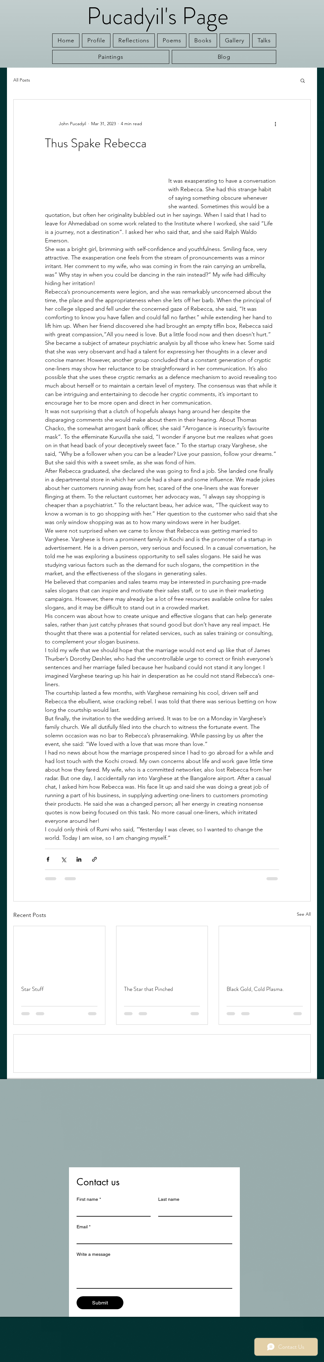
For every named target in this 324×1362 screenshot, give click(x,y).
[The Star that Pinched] (162, 951)
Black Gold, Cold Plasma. (255, 989)
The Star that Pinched (148, 989)
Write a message (93, 1299)
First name (89, 1244)
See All (304, 914)
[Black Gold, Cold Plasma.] (264, 951)
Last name (168, 1244)
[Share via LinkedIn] (79, 859)
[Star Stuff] (59, 951)
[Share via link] (94, 859)
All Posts (21, 80)
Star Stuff (32, 989)
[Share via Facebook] (48, 859)
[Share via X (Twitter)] (63, 859)
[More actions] (275, 123)
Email (83, 1271)
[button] (303, 80)
